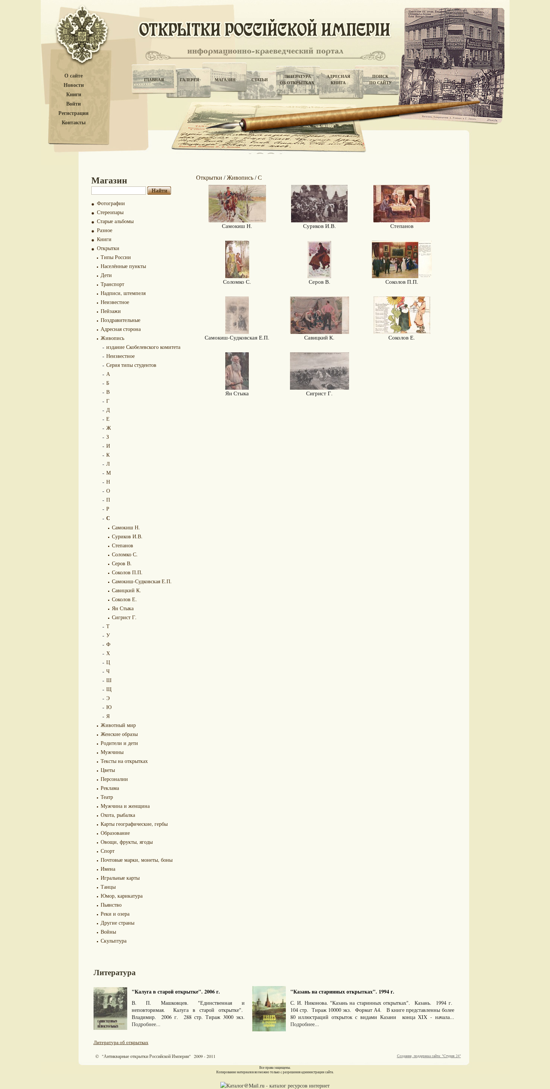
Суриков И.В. (127, 536)
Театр (107, 796)
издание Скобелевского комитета (143, 346)
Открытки (108, 248)
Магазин (225, 79)
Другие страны (117, 922)
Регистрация (73, 113)
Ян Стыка (123, 608)
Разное (104, 230)
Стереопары (110, 212)
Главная (154, 79)
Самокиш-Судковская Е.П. (142, 581)
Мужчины (112, 751)
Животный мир (118, 724)
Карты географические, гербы (134, 823)
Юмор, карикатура (122, 895)
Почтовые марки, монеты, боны (136, 859)
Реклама (110, 787)
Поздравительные (120, 319)
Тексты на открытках (124, 760)
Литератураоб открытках (297, 79)
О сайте (73, 76)
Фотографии (111, 203)
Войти (73, 104)
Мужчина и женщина (125, 805)
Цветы (108, 769)
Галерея (189, 79)
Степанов (122, 545)
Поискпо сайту (380, 79)
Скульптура (113, 940)
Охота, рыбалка (118, 814)
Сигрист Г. (124, 617)
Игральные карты (120, 877)
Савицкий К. (126, 590)
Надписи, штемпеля (123, 292)
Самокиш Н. (126, 527)
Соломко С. (125, 554)
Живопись (112, 337)
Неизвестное (115, 301)
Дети (106, 275)
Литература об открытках (121, 1042)
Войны (108, 931)
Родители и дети (119, 742)
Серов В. (122, 563)
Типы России (116, 257)
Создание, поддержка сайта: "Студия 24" (429, 1055)
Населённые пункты (123, 266)
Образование (115, 832)
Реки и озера (115, 913)
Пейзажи (111, 310)
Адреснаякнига (338, 79)
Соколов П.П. (127, 572)
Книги (73, 94)
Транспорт (112, 284)
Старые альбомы (115, 221)
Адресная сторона (121, 328)
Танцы (108, 886)
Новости (74, 85)
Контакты (74, 122)
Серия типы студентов (131, 364)
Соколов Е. (124, 599)
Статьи (259, 79)
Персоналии (114, 778)
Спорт (107, 850)
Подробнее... (146, 1024)
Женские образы (119, 733)
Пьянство (111, 904)
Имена (108, 868)
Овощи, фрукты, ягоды (127, 841)
